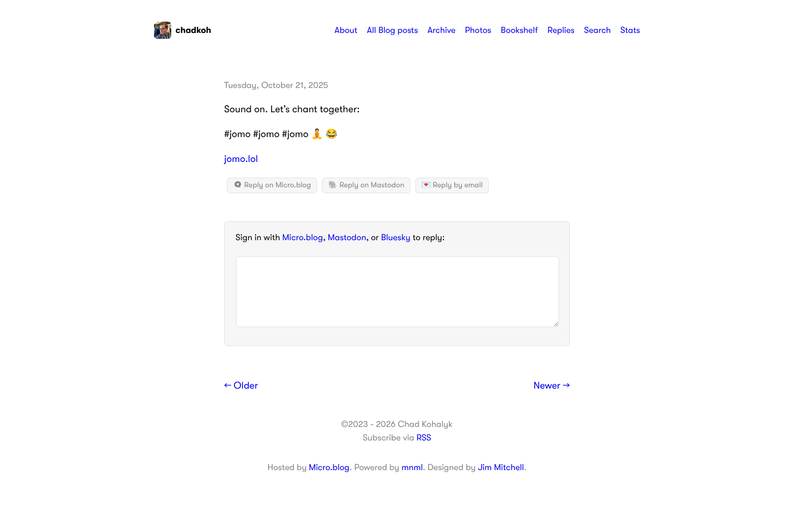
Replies (560, 30)
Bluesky (395, 237)
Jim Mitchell (501, 467)
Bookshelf (519, 30)
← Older (241, 386)
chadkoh (193, 30)
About (345, 30)
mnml (411, 467)
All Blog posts (392, 30)
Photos (478, 30)
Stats (630, 30)
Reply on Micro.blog (277, 185)
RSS (423, 438)
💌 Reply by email (451, 185)
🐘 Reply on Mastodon (366, 185)
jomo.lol (241, 159)
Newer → (552, 386)
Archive (441, 30)
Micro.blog (302, 237)
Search (597, 30)
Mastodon (347, 237)
